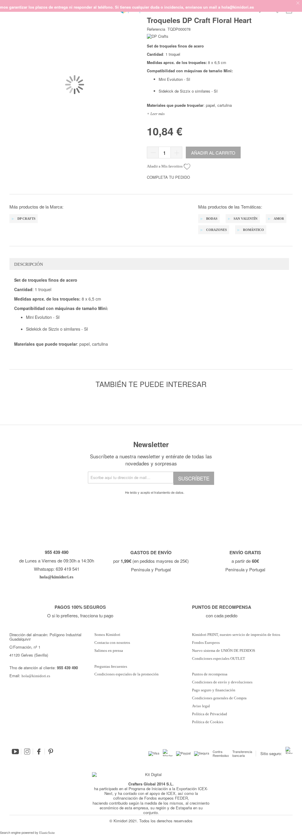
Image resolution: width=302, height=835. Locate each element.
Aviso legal (201, 706)
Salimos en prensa (108, 651)
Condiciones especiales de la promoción (127, 674)
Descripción (28, 264)
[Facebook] (39, 751)
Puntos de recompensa (209, 674)
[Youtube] (15, 751)
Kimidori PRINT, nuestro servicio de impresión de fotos (236, 635)
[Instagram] (27, 751)
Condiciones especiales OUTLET (218, 659)
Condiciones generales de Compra (219, 698)
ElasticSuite (47, 832)
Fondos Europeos (206, 643)
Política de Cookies (207, 722)
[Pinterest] (51, 751)
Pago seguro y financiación (213, 690)
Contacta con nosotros (112, 643)
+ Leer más (156, 113)
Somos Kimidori (107, 635)
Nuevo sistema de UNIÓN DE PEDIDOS (223, 651)
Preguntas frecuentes (110, 667)
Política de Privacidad (209, 714)
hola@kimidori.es (36, 676)
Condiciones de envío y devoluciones (222, 682)
